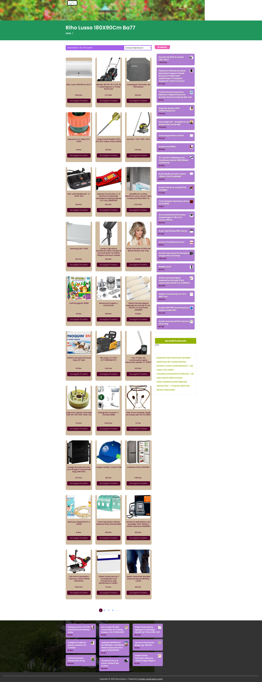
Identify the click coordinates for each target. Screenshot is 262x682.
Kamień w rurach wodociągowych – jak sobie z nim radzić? (175, 367)
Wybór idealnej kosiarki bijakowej (172, 381)
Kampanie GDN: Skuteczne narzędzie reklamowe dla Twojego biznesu (173, 359)
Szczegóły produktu (79, 100)
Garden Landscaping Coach (151, 679)
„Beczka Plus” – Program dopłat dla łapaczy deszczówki (173, 387)
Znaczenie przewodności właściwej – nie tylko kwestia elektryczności (175, 375)
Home (68, 33)
